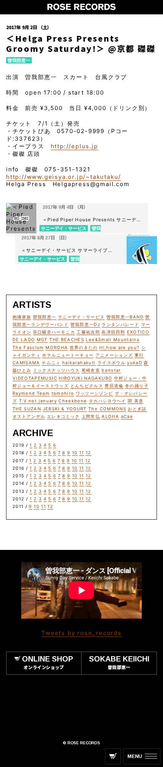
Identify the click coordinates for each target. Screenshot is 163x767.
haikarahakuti (79, 362)
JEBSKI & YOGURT (65, 408)
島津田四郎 (113, 332)
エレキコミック (63, 416)
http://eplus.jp (74, 146)
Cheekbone (72, 401)
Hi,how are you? (119, 347)
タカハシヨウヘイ (107, 401)
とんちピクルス (87, 385)
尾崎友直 (91, 370)
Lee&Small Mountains (112, 339)
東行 (139, 355)
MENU (134, 756)
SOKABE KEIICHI (119, 662)
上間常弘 (91, 416)
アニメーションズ (114, 355)
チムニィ (51, 362)
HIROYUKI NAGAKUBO (85, 378)
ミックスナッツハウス (56, 370)
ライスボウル (111, 362)
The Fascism (28, 347)
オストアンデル (29, 416)
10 (75, 452)
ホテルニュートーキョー (68, 355)
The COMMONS (107, 408)
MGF (42, 339)
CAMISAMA (26, 362)
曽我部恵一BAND (125, 317)
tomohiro (63, 393)
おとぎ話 (137, 408)
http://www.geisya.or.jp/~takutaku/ (63, 176)
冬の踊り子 (137, 385)
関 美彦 (135, 401)
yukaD (134, 362)
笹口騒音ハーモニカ (54, 332)
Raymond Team (31, 393)
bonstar (111, 370)
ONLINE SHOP (47, 662)
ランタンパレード (120, 324)
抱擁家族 (22, 317)
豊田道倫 (114, 385)
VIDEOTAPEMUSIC (35, 378)
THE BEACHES (66, 339)
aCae (127, 416)
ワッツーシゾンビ (94, 393)
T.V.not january (38, 401)
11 (81, 452)
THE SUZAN (27, 408)
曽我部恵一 (19, 60)
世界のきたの (84, 347)
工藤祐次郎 (88, 332)
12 (88, 452)
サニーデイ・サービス (81, 317)
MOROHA (56, 347)
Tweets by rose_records (81, 633)
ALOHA (110, 416)
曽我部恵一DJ (85, 324)
